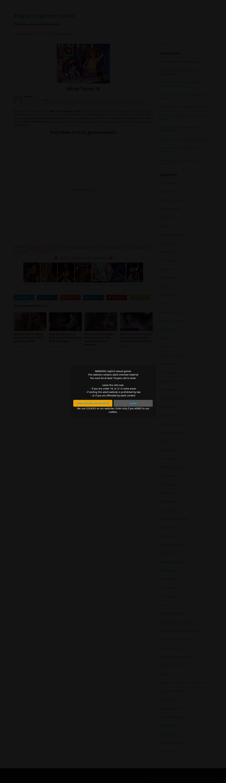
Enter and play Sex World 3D (93, 403)
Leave (133, 403)
